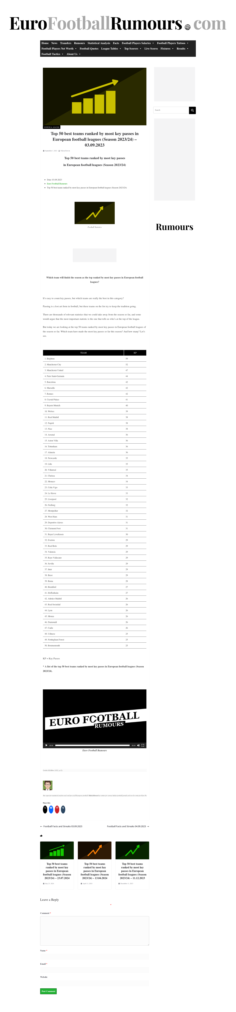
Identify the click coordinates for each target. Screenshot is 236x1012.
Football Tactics (51, 54)
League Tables (109, 48)
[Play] (46, 745)
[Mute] (138, 745)
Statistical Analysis (99, 43)
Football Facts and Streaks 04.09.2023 (126, 826)
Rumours (79, 43)
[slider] (92, 745)
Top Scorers (131, 48)
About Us (72, 54)
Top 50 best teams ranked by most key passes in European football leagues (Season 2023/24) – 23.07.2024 (57, 871)
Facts (116, 43)
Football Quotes (89, 48)
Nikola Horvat (65, 151)
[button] (94, 718)
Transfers (65, 43)
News (54, 43)
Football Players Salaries (136, 43)
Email (43, 963)
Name (43, 950)
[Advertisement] (94, 255)
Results (181, 48)
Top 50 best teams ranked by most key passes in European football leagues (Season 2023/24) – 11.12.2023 (132, 871)
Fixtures (165, 48)
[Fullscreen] (142, 745)
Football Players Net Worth (57, 48)
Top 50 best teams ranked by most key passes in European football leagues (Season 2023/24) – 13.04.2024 (95, 871)
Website (43, 976)
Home (45, 43)
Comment (45, 913)
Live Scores (151, 48)
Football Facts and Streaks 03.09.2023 (62, 826)
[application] (94, 718)
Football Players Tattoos (171, 43)
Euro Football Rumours (57, 183)
